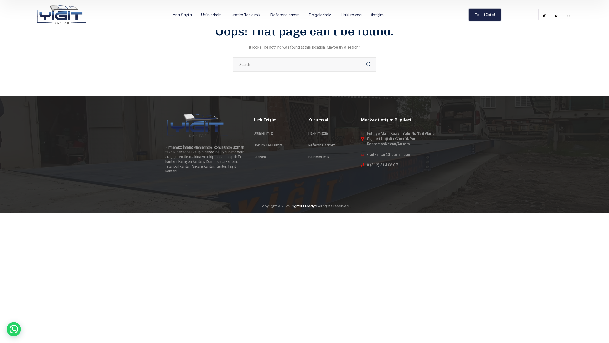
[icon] (544, 15)
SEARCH (368, 64)
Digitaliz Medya (304, 206)
